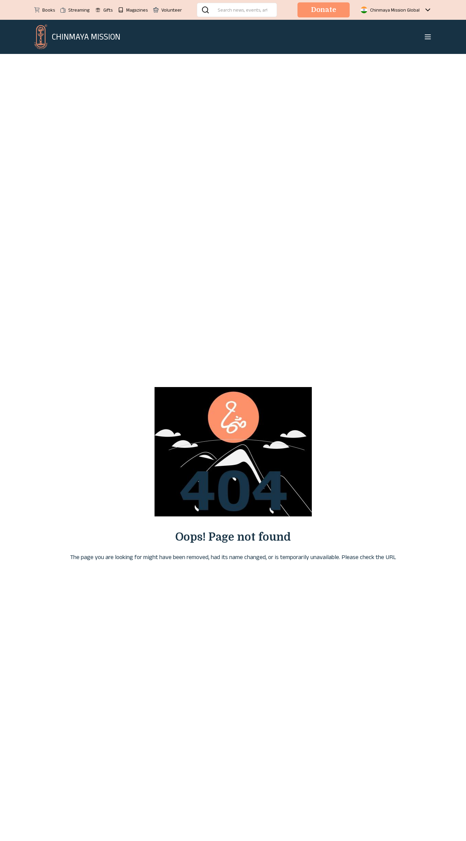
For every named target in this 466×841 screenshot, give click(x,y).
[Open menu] (428, 37)
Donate (323, 10)
